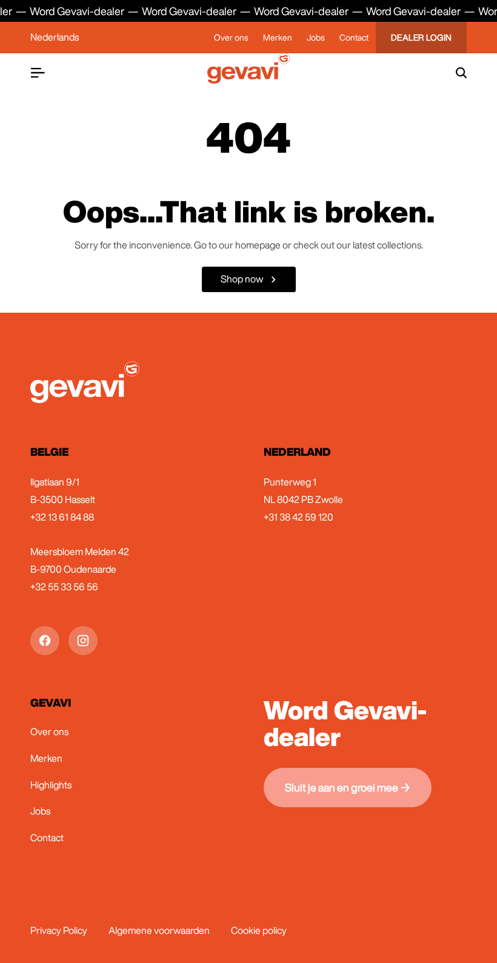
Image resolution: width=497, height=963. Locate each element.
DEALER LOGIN (421, 37)
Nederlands (54, 37)
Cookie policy (259, 930)
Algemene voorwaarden (159, 930)
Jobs (316, 37)
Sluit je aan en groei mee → (347, 787)
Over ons (231, 37)
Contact (354, 37)
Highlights (51, 785)
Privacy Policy (58, 930)
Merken (277, 37)
